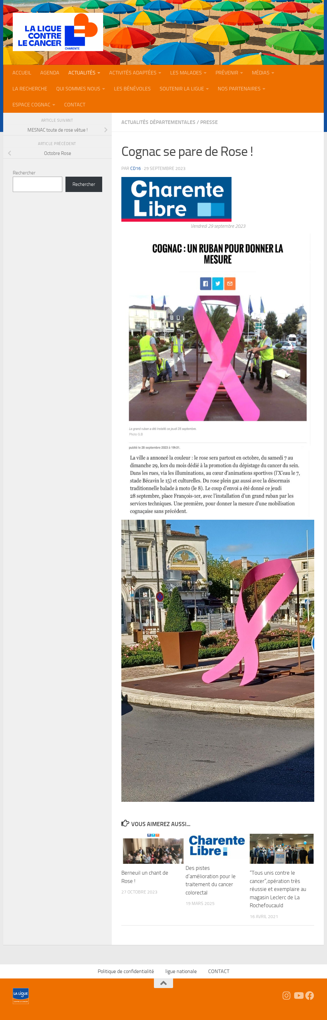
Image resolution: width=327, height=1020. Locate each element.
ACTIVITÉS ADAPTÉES (132, 73)
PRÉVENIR (227, 73)
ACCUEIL (21, 73)
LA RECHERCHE (29, 89)
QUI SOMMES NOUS (78, 89)
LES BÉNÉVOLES (132, 89)
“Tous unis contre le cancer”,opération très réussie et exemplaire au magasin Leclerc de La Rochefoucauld (278, 889)
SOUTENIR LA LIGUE (182, 89)
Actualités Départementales (158, 122)
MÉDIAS (261, 73)
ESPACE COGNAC (31, 105)
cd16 (135, 168)
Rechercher (24, 173)
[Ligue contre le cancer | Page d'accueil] (58, 32)
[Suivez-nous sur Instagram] (286, 995)
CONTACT (74, 105)
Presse (209, 122)
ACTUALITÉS (81, 73)
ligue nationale (181, 971)
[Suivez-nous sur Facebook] (309, 995)
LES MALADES (186, 73)
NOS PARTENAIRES (239, 89)
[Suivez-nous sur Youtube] (298, 995)
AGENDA (49, 73)
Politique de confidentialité (126, 971)
